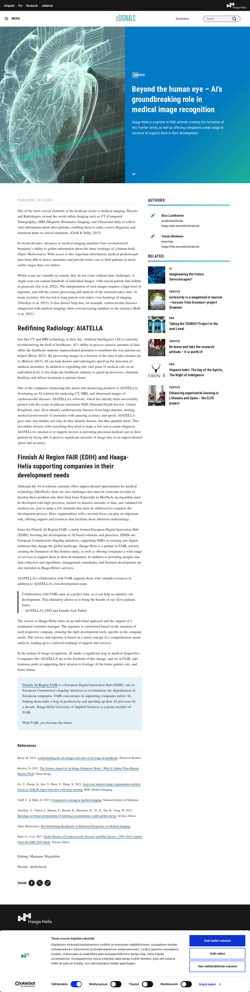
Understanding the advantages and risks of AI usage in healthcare (78, 758)
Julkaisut (47, 5)
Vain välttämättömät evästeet (217, 966)
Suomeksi (182, 19)
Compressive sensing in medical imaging (76, 800)
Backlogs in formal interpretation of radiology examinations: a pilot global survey (67, 816)
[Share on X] (40, 883)
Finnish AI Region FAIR (40, 684)
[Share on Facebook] (32, 883)
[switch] (115, 984)
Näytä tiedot (207, 984)
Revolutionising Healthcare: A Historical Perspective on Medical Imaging (85, 826)
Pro (20, 5)
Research (32, 5)
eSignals (9, 5)
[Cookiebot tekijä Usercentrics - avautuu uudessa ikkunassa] (25, 984)
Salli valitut (217, 953)
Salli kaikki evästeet (217, 940)
